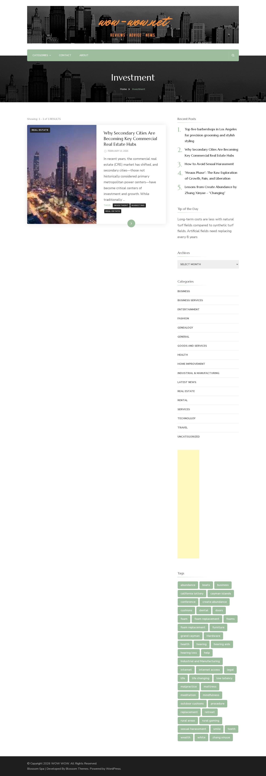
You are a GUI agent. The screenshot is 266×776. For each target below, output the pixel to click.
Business (184, 291)
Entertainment (189, 309)
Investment (121, 205)
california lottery (192, 594)
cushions (186, 610)
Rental (183, 400)
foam (184, 619)
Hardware (213, 636)
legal (230, 670)
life (183, 678)
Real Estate (40, 130)
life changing (200, 678)
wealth (185, 737)
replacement (189, 712)
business (223, 585)
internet (186, 670)
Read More (125, 223)
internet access (209, 670)
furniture (218, 627)
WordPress (113, 769)
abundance (188, 585)
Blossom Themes (77, 769)
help (207, 653)
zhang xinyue (221, 737)
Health (183, 355)
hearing (202, 644)
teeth (231, 729)
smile (217, 729)
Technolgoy (186, 418)
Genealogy (185, 327)
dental (203, 610)
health (185, 644)
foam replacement (207, 619)
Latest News (187, 382)
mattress (210, 687)
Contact (65, 55)
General (183, 336)
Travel (183, 427)
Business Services (190, 300)
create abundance (214, 602)
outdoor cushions (192, 704)
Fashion (183, 318)
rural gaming (210, 721)
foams (230, 619)
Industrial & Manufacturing (198, 373)
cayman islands (220, 594)
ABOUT (83, 55)
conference (188, 602)
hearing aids (222, 644)
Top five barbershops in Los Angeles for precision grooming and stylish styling (211, 135)
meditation (188, 695)
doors (219, 610)
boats (206, 585)
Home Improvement (191, 364)
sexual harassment (193, 729)
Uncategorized (189, 436)
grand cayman (190, 636)
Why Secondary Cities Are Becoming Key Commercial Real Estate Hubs (130, 138)
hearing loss (189, 653)
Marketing (138, 205)
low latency (224, 678)
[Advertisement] (188, 504)
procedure (217, 704)
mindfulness (211, 695)
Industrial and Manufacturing (200, 661)
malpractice (189, 687)
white (201, 737)
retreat (210, 712)
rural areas (188, 721)
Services (184, 409)
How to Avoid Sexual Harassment (209, 164)
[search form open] (233, 55)
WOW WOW (60, 764)
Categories (40, 55)
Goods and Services (192, 346)
